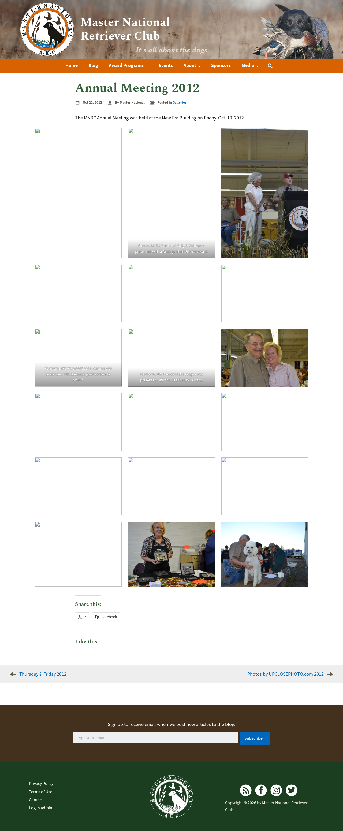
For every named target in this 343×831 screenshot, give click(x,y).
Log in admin (40, 808)
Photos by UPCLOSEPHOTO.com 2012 (285, 674)
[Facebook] (261, 790)
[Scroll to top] (330, 810)
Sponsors (221, 65)
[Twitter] (291, 790)
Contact (36, 800)
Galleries (180, 102)
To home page (171, 796)
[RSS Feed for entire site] (246, 790)
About (190, 65)
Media (247, 65)
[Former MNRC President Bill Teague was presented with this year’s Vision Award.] (171, 358)
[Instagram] (276, 790)
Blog (93, 65)
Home (71, 65)
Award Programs (126, 65)
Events (166, 65)
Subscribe (253, 738)
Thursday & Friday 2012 (42, 674)
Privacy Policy (41, 783)
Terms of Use (40, 792)
